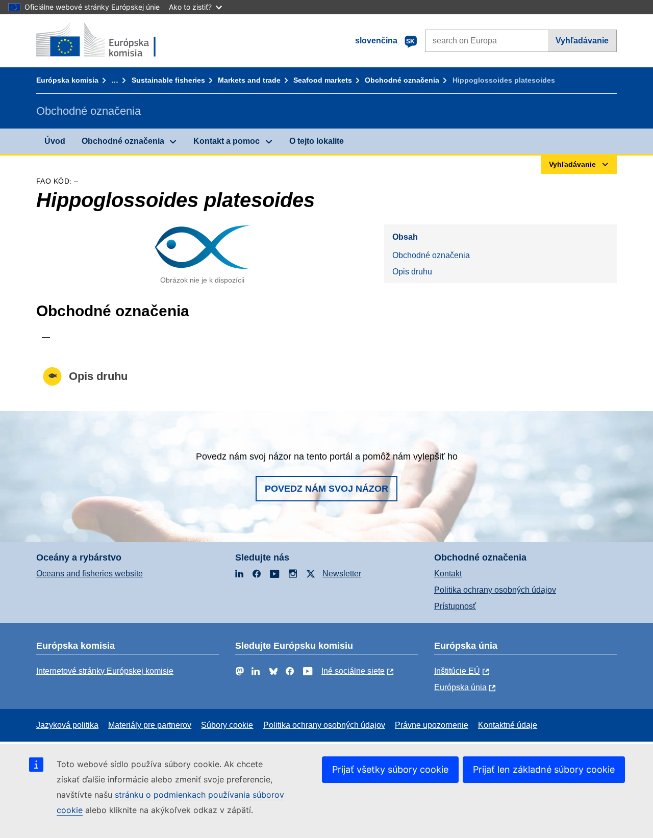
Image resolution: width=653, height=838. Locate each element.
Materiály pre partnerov (149, 725)
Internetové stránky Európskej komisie (104, 671)
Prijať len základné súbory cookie (544, 769)
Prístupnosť (455, 606)
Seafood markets (322, 80)
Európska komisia (67, 80)
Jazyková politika (67, 725)
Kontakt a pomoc (226, 141)
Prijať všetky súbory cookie (390, 769)
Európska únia (460, 687)
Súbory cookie (227, 725)
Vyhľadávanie (582, 40)
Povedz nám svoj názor (326, 489)
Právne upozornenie (431, 725)
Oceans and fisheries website (89, 573)
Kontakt (448, 573)
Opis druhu (412, 271)
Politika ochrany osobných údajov (495, 590)
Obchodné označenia (402, 80)
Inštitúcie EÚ (457, 671)
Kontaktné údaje (507, 725)
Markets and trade (249, 80)
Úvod (54, 141)
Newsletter (341, 573)
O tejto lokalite (316, 141)
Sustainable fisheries (168, 80)
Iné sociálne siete (353, 671)
